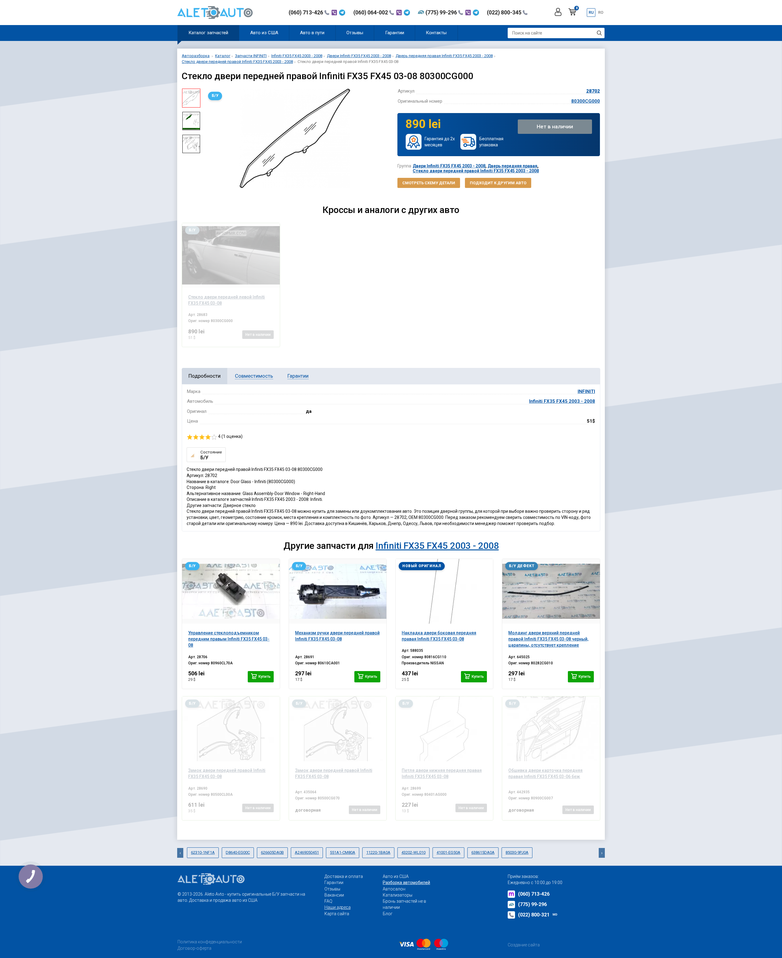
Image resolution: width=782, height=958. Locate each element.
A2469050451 (307, 852)
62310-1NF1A (203, 852)
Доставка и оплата (343, 876)
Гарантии (394, 32)
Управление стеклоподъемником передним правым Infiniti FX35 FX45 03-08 (228, 639)
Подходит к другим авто (498, 183)
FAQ (328, 901)
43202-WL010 (413, 852)
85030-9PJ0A (517, 852)
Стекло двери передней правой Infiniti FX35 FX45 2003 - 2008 (476, 170)
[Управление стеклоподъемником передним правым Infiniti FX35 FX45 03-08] (231, 591)
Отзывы (354, 32)
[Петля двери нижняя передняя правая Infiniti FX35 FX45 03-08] (444, 728)
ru (591, 12)
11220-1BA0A (378, 852)
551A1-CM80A (342, 852)
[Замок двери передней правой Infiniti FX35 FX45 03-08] (231, 728)
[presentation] (209, 138)
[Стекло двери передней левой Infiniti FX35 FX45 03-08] (231, 255)
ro (600, 12)
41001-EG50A (448, 852)
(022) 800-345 (505, 12)
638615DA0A (483, 852)
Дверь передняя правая (512, 165)
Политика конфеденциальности (209, 941)
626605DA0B (272, 852)
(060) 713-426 (306, 12)
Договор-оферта (194, 948)
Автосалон (394, 888)
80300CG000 (585, 101)
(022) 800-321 (537, 915)
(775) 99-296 (442, 12)
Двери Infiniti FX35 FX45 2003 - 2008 (449, 165)
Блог (388, 913)
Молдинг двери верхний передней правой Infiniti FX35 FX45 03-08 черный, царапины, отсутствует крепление (548, 639)
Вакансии (334, 895)
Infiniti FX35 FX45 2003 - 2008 (562, 401)
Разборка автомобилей (406, 882)
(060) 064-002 (371, 12)
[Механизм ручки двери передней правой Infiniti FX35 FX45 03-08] (337, 591)
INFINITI (586, 391)
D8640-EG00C (238, 852)
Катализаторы (397, 895)
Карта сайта (336, 913)
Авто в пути (312, 32)
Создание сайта (524, 944)
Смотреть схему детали (428, 183)
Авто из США (264, 32)
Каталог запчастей (208, 32)
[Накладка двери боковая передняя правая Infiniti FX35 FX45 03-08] (444, 591)
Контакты (436, 32)
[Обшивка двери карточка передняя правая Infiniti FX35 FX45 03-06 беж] (551, 728)
